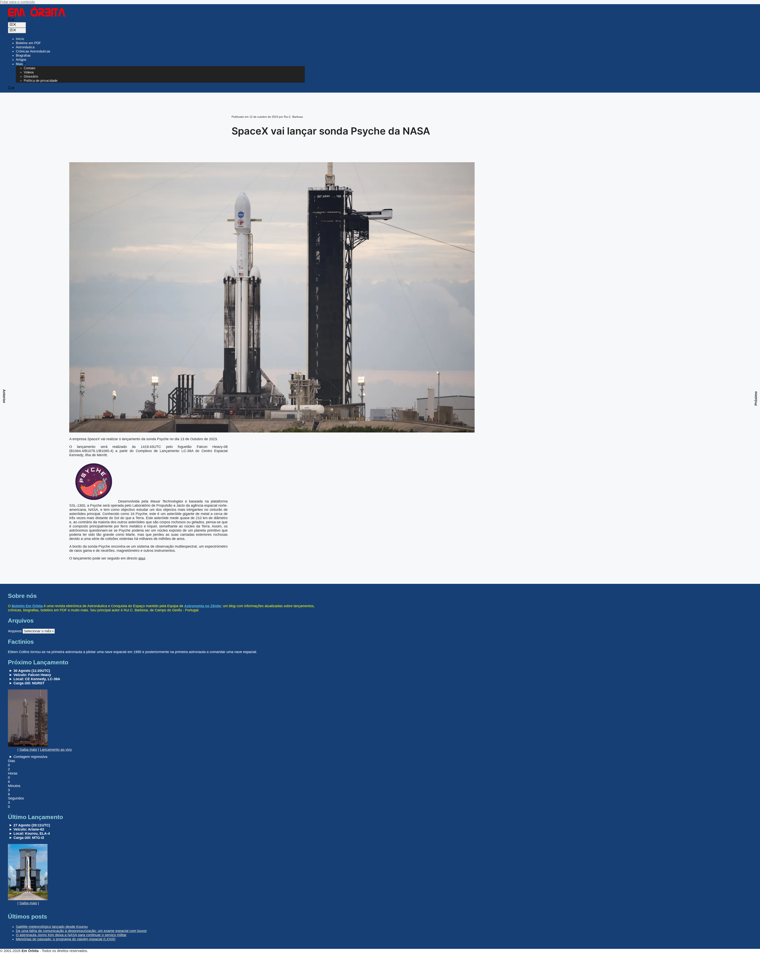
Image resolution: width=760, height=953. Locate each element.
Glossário (31, 76)
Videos (29, 72)
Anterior (4, 396)
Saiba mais (28, 750)
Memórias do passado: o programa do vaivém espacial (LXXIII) (65, 939)
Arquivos (15, 631)
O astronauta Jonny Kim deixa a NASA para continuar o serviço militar (71, 935)
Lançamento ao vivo (56, 750)
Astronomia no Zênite (202, 606)
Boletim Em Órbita (27, 606)
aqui (141, 558)
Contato (29, 68)
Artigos (21, 60)
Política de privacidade (40, 80)
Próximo (756, 398)
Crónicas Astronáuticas (33, 51)
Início (20, 39)
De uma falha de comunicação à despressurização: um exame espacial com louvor (81, 931)
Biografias (23, 55)
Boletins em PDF (28, 43)
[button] (11, 20)
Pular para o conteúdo (17, 2)
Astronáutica (25, 47)
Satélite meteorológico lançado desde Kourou (52, 927)
